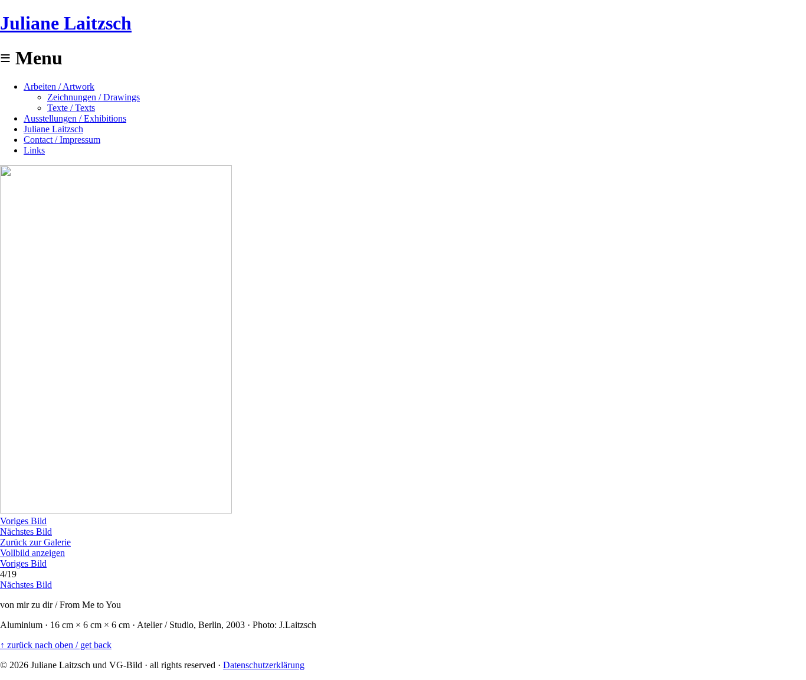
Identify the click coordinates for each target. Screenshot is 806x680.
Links (34, 150)
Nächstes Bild (26, 532)
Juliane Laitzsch (66, 23)
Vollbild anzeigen (32, 553)
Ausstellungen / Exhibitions (75, 118)
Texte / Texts (71, 108)
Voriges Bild (23, 521)
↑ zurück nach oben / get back (56, 645)
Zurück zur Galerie (35, 542)
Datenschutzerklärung (263, 665)
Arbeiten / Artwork (59, 86)
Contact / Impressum (62, 140)
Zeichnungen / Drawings (93, 97)
